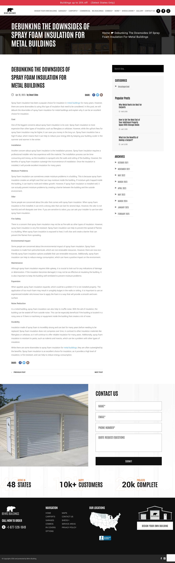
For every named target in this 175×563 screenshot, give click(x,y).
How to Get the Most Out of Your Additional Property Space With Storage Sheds (129, 122)
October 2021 (123, 162)
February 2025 (123, 213)
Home (106, 33)
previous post (19, 372)
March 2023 (122, 181)
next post (99, 372)
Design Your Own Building (155, 525)
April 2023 (122, 188)
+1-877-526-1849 (168, 11)
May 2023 (121, 194)
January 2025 (123, 207)
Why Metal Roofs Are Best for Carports (130, 106)
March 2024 (122, 200)
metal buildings (73, 103)
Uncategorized (123, 86)
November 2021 (124, 168)
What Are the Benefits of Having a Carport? (128, 138)
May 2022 (121, 175)
